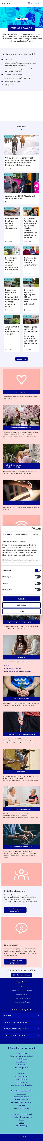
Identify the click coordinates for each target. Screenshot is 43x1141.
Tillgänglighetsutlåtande (21, 1002)
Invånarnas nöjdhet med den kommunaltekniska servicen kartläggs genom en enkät (12, 298)
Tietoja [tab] (35, 534)
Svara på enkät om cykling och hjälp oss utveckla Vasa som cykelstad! (30, 297)
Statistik (21, 1123)
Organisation (21, 1073)
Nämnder (21, 1065)
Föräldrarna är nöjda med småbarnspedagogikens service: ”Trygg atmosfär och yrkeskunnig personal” (30, 228)
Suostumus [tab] (7, 534)
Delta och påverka (21, 1068)
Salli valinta (21, 605)
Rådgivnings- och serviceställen (21, 1091)
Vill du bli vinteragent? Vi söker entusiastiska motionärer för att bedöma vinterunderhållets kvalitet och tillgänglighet (20, 161)
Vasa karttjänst (21, 994)
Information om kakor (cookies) (21, 990)
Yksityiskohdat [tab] (21, 534)
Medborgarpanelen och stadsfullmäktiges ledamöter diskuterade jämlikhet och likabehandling (31, 336)
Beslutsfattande (21, 1053)
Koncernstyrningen (21, 1076)
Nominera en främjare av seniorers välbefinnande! (31, 262)
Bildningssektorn (21, 1079)
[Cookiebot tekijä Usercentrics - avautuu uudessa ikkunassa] (31, 528)
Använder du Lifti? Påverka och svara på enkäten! (20, 197)
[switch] (38, 576)
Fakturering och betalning (21, 1097)
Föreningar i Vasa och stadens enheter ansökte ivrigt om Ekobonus (12, 264)
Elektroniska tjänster (22, 1100)
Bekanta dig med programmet (15, 910)
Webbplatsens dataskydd (21, 998)
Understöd (21, 1105)
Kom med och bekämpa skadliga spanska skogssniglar (11, 223)
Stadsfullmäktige (21, 1062)
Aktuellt (21, 1120)
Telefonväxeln (21, 1094)
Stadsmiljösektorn (21, 1082)
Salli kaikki (21, 599)
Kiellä (22, 611)
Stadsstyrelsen (21, 1059)
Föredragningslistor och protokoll (21, 1056)
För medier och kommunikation (21, 1117)
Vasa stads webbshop (21, 1108)
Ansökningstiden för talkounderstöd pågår (12, 330)
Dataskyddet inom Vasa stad (21, 1114)
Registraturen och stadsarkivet (21, 1102)
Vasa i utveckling (21, 1126)
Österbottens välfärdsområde (21, 1085)
